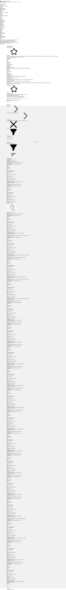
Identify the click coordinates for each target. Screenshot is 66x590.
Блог (0, 27)
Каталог (1, 5)
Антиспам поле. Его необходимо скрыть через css (14, 98)
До (34, 142)
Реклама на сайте (2, 21)
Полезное (1, 23)
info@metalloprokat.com (6, 1)
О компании (2, 22)
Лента (1, 17)
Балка (1, 13)
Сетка (1, 19)
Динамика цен (2, 24)
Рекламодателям (2, 20)
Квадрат (1, 11)
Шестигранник (2, 8)
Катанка (1, 7)
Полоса (1, 18)
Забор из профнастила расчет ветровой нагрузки (7, 40)
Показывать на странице (10, 160)
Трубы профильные (3, 9)
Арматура (1, 6)
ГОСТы (1, 25)
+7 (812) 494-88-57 (3, 2)
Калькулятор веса (2, 26)
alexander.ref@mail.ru (10, 64)
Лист (1, 16)
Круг (1, 10)
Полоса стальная (2, 33)
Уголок (1, 34)
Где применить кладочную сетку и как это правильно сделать (9, 42)
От (7, 142)
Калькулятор (2, 28)
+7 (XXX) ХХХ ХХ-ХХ (10, 46)
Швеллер (1, 35)
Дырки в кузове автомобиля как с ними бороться (7, 41)
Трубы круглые (2, 37)
